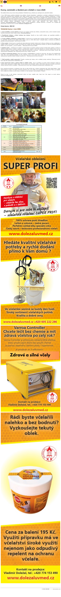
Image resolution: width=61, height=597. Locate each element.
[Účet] (49, 2)
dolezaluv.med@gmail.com (25, 23)
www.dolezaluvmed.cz (11, 22)
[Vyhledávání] (52, 2)
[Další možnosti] (59, 2)
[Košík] (56, 2)
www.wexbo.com (56, 589)
